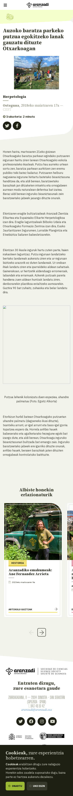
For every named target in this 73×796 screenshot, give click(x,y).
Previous (31, 632)
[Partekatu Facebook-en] (17, 126)
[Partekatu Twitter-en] (7, 126)
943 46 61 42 (38, 705)
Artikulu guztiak (20, 609)
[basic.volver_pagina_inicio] (38, 5)
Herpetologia (14, 97)
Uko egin (38, 786)
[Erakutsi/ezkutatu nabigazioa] (5, 5)
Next (41, 632)
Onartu (16, 786)
